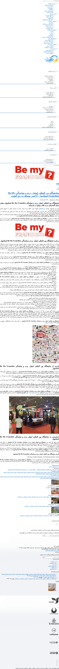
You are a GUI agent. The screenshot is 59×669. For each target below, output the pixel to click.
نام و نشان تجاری (48, 11)
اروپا (52, 32)
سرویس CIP (49, 27)
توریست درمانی (49, 25)
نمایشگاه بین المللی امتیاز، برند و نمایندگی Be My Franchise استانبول (25, 469)
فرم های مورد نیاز (48, 41)
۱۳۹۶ (57, 189)
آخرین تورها (53, 13)
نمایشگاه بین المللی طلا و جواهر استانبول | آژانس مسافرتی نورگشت (42, 506)
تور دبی (54, 564)
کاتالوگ (51, 9)
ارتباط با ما (53, 48)
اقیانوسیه (50, 35)
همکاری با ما (49, 53)
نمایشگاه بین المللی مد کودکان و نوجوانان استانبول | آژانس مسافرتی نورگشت (39, 515)
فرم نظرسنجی (49, 50)
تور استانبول (42, 208)
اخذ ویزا (51, 22)
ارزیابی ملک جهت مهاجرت (52, 487)
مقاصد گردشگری (51, 29)
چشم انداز (50, 8)
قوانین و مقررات (51, 44)
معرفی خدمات (52, 21)
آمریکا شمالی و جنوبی (47, 37)
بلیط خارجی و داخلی (48, 24)
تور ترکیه (51, 466)
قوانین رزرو (50, 46)
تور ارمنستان (52, 563)
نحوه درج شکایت (48, 47)
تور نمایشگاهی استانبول (47, 469)
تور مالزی (53, 561)
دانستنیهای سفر (52, 38)
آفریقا (51, 34)
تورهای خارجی (49, 15)
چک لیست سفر (49, 40)
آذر (58, 187)
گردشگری (50, 18)
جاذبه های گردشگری (47, 19)
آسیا (52, 31)
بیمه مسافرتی (49, 28)
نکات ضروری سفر (48, 43)
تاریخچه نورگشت (48, 5)
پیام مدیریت (50, 6)
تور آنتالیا (54, 567)
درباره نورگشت (52, 3)
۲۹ (57, 183)
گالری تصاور (49, 12)
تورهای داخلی (49, 16)
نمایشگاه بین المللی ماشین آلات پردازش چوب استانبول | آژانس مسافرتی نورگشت (38, 496)
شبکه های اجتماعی (48, 51)
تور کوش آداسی (52, 566)
